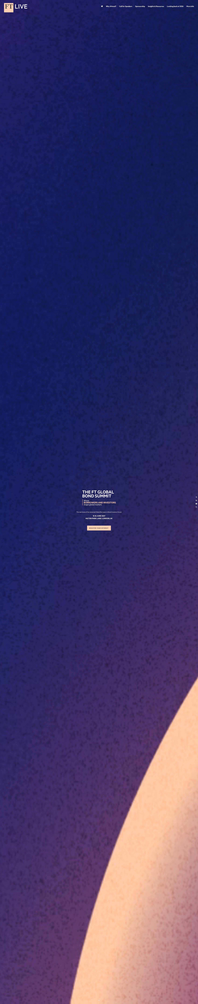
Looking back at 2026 (175, 6)
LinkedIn (196, 500)
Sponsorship (140, 6)
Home (102, 6)
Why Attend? (111, 6)
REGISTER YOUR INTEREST (99, 528)
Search (196, 507)
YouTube (196, 503)
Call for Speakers (125, 6)
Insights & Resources (156, 6)
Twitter (196, 497)
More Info (190, 6)
